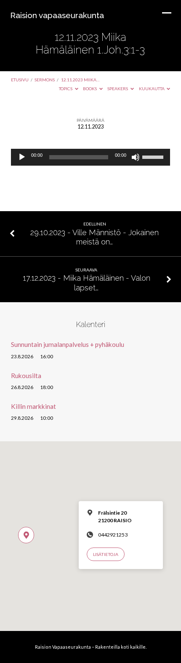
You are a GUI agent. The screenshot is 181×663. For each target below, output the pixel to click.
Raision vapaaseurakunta (57, 15)
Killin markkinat (33, 406)
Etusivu (20, 79)
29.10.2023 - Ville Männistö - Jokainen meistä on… (94, 237)
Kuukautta (152, 88)
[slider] (154, 156)
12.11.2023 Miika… (80, 79)
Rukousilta (26, 375)
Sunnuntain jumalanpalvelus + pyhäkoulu (67, 344)
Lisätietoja (105, 554)
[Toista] (22, 157)
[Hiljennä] (135, 157)
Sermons (45, 79)
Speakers (118, 88)
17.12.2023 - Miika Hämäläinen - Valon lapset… (86, 283)
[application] (90, 157)
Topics (66, 88)
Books (90, 88)
